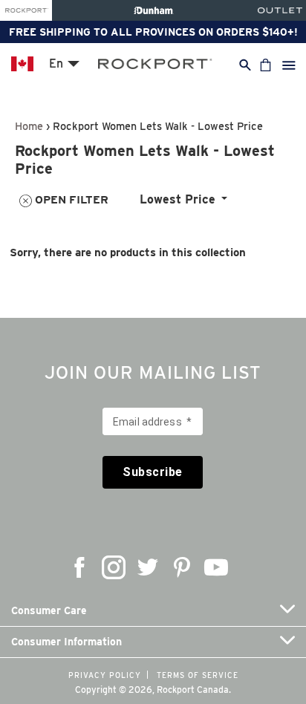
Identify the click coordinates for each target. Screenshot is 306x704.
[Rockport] (26, 10)
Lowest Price (177, 199)
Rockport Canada (193, 689)
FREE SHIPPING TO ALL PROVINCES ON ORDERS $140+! (153, 32)
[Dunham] (153, 10)
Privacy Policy (104, 675)
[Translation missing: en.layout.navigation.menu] (289, 64)
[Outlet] (280, 10)
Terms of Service (197, 675)
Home (29, 126)
